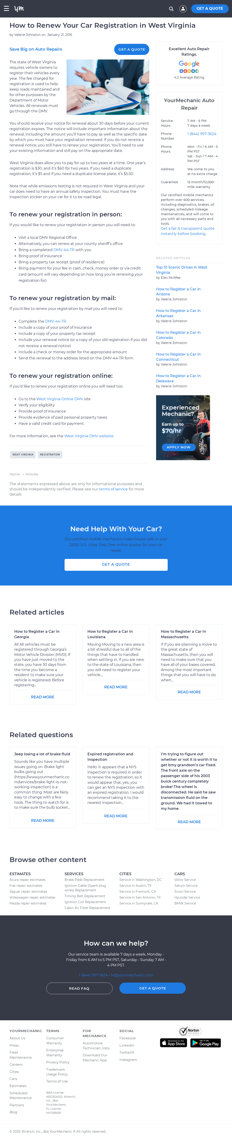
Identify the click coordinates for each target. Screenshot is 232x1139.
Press (14, 1045)
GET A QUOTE (210, 8)
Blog (13, 1112)
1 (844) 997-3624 (202, 134)
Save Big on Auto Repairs (36, 49)
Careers (16, 1064)
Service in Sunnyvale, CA (138, 903)
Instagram (128, 1059)
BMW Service (185, 903)
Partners (17, 1105)
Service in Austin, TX (135, 886)
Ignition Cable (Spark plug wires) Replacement (85, 888)
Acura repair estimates (28, 880)
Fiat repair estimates (26, 886)
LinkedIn (126, 1045)
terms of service (113, 489)
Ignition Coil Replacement (85, 902)
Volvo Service (185, 880)
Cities (14, 1072)
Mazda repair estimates (28, 903)
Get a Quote (131, 49)
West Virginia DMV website (89, 436)
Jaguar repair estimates (28, 891)
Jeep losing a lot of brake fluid (42, 754)
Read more (42, 697)
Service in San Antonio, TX (140, 897)
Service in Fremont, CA (137, 891)
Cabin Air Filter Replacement (87, 908)
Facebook (127, 1038)
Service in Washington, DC (140, 880)
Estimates (18, 1086)
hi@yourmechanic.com (132, 975)
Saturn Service (186, 886)
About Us (17, 1038)
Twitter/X (126, 1052)
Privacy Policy (57, 1062)
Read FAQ (79, 988)
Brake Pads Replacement (84, 880)
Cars (13, 1079)
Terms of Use (57, 1081)
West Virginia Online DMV (59, 399)
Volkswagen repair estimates (32, 897)
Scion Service (185, 891)
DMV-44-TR (64, 250)
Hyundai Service (187, 897)
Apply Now (179, 447)
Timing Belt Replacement (85, 896)
